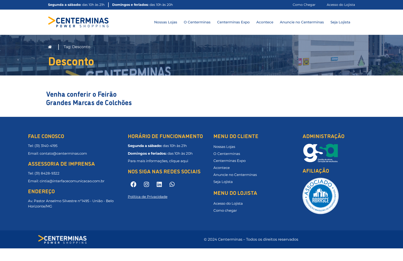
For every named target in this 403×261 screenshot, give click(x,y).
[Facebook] (133, 184)
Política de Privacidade (147, 196)
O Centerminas (197, 22)
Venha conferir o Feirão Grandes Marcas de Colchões (89, 98)
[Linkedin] (159, 184)
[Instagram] (146, 184)
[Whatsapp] (172, 184)
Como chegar (225, 210)
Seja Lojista (340, 22)
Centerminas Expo (233, 22)
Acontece (264, 22)
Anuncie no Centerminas (302, 22)
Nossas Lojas (165, 22)
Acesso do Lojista (228, 203)
